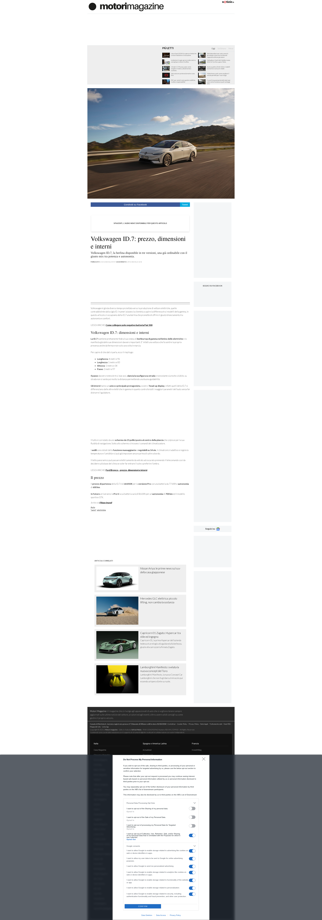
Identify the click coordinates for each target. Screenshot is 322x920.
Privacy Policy (175, 915)
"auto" (93, 510)
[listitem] (161, 803)
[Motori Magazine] (126, 6)
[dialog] (161, 837)
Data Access (161, 915)
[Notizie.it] (228, 2)
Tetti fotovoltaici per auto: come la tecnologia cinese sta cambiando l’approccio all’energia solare (217, 55)
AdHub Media (136, 730)
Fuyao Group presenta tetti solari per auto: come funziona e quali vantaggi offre (218, 82)
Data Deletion (146, 915)
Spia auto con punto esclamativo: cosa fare (183, 74)
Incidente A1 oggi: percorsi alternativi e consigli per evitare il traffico (183, 61)
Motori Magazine (98, 711)
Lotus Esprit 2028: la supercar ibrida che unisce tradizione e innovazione (183, 54)
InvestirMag (196, 750)
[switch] (192, 808)
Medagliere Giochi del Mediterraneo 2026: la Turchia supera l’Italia (218, 61)
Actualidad (147, 750)
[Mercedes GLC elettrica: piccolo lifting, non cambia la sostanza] (118, 611)
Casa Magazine (100, 750)
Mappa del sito (95, 727)
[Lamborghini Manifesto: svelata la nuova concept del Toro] (118, 679)
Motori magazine (111, 730)
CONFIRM (143, 906)
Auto (93, 507)
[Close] (204, 759)
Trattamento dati (215, 724)
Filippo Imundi (105, 502)
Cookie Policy (182, 724)
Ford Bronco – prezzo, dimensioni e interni (126, 470)
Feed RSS (227, 724)
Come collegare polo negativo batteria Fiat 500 (129, 325)
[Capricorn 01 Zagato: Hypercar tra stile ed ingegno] (118, 645)
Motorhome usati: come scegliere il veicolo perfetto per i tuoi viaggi (218, 74)
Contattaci (172, 724)
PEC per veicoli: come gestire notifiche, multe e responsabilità (183, 81)
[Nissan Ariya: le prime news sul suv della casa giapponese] (118, 578)
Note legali (204, 724)
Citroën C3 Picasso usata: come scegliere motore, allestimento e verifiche (181, 68)
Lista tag (105, 727)
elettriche (101, 510)
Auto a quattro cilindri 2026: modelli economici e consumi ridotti (218, 68)
